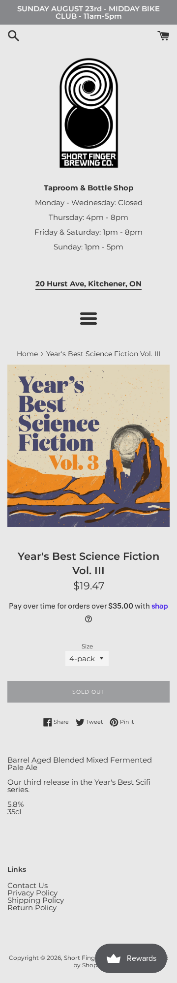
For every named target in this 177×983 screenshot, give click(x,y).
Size (87, 646)
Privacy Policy (32, 892)
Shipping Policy (35, 900)
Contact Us (27, 885)
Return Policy (32, 907)
